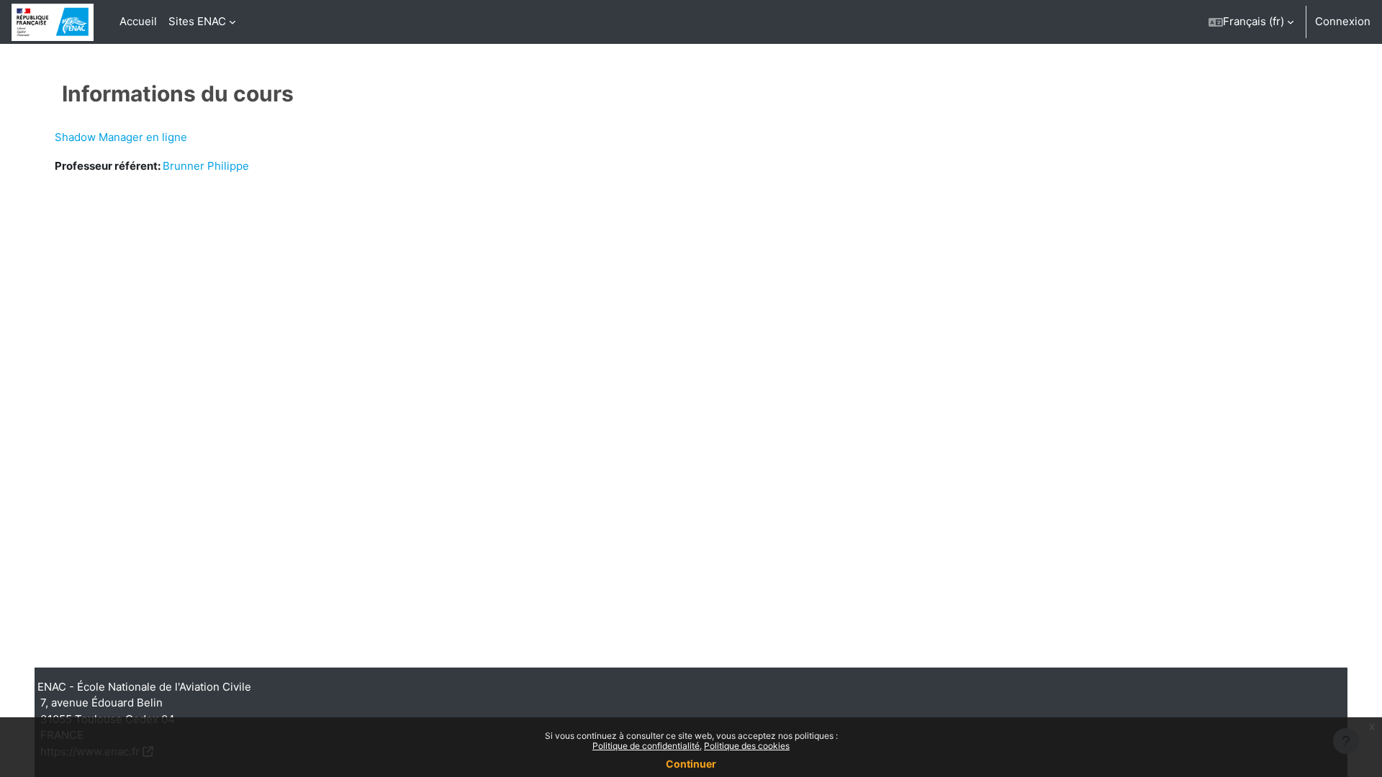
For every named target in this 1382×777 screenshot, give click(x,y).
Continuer (691, 764)
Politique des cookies (747, 745)
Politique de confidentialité (646, 745)
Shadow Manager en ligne (121, 137)
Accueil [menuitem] (138, 21)
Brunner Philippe (206, 166)
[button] (1251, 22)
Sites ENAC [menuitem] (197, 21)
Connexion (1342, 21)
